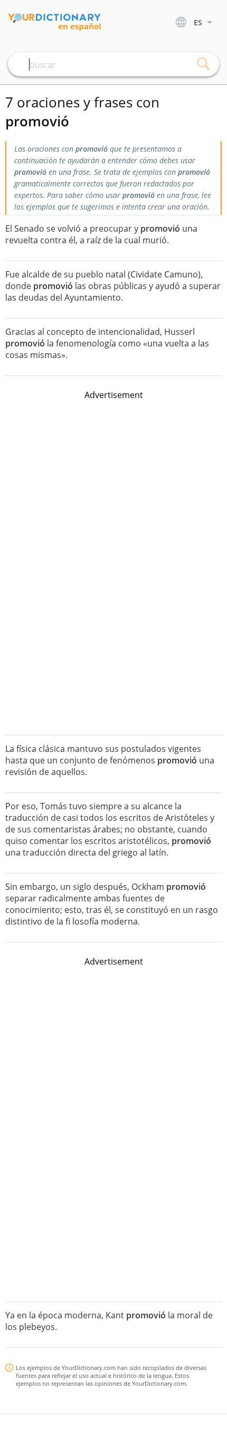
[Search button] (203, 64)
